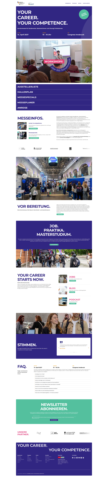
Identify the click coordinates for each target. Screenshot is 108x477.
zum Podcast (72, 303)
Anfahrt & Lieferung (48, 456)
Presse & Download (39, 460)
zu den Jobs (72, 280)
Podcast (74, 299)
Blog (72, 288)
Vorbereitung (60, 214)
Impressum (32, 473)
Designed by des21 (42, 473)
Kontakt (37, 462)
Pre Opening (29, 459)
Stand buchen (47, 460)
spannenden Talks (76, 136)
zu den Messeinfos (33, 128)
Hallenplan (19, 460)
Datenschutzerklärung (36, 473)
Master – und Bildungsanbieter (49, 459)
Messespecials (29, 460)
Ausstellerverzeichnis (20, 459)
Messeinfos (19, 456)
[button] (58, 347)
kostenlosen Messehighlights (65, 137)
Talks (28, 456)
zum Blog (72, 292)
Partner (18, 462)
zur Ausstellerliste (54, 244)
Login (46, 462)
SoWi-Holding (28, 473)
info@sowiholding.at (64, 461)
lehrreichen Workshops (84, 136)
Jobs (72, 277)
